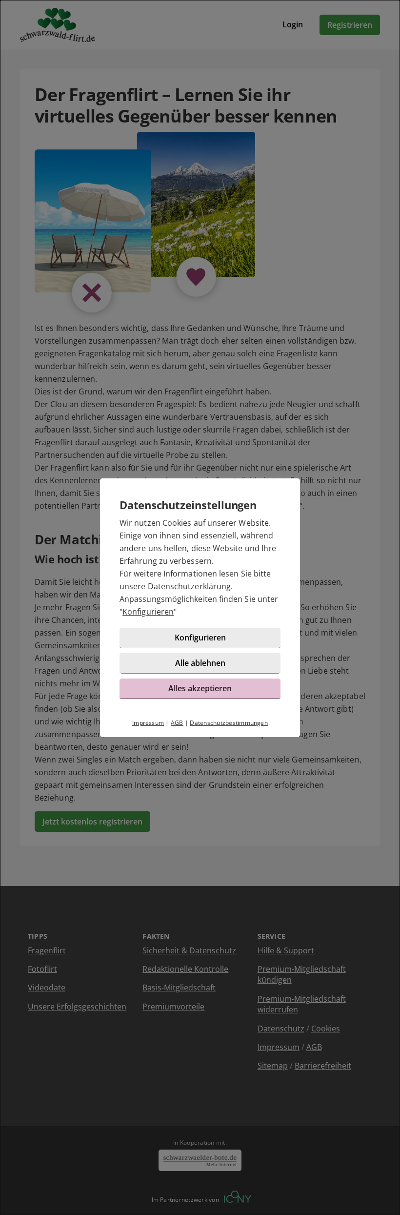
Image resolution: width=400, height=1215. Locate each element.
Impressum (148, 723)
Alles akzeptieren (200, 688)
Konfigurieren (148, 611)
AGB (177, 723)
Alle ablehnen (200, 663)
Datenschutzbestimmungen (229, 723)
